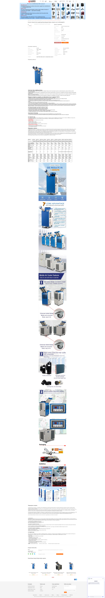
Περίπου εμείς (46, 1)
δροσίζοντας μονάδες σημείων (43, 543)
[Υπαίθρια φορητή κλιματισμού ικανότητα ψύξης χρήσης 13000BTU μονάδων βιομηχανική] (46, 566)
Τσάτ (65, 42)
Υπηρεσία (41, 589)
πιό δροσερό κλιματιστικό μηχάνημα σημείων (54, 543)
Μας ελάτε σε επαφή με (62, 1)
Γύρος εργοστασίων (50, 1)
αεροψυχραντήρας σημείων (34, 543)
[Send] (103, 597)
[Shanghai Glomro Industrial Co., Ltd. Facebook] (74, 579)
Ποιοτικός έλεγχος (56, 1)
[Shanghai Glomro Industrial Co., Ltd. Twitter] (76, 579)
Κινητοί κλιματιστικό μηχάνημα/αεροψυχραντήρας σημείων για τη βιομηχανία (51, 20)
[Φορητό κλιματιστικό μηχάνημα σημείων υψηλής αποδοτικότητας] (71, 566)
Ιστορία (41, 587)
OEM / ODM (53, 587)
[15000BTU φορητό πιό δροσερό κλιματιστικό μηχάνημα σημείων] (33, 566)
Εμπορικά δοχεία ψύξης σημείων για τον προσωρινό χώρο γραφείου (58, 573)
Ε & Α (52, 589)
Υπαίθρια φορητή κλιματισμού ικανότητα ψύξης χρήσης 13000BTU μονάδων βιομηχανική (46, 573)
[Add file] (88, 597)
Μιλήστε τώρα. (70, 1)
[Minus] (102, 578)
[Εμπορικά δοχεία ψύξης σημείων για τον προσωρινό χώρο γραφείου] (58, 566)
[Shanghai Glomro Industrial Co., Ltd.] (32, 1)
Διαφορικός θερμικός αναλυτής (31, 589)
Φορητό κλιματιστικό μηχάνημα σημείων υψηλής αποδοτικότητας (71, 573)
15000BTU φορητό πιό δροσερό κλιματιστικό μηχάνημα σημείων (33, 573)
